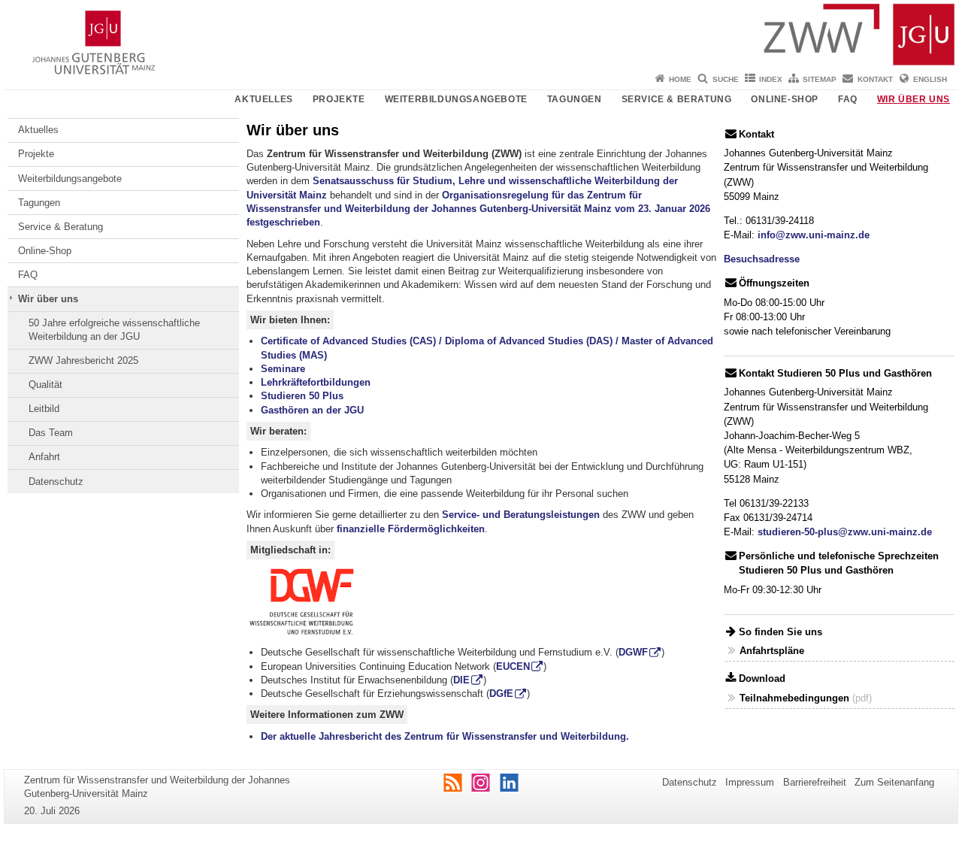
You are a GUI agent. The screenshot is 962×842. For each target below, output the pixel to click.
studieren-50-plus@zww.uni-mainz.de (845, 532)
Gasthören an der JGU (312, 410)
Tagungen (574, 99)
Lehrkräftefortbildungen (316, 382)
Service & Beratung (677, 99)
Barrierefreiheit (814, 782)
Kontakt (875, 79)
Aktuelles (263, 99)
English (930, 79)
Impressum (749, 782)
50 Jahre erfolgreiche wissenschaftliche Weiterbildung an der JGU (114, 329)
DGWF (633, 652)
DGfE (501, 693)
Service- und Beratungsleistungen (521, 514)
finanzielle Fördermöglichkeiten (411, 529)
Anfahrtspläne (772, 650)
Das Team (51, 432)
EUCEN (513, 666)
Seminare (283, 368)
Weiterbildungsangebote (456, 99)
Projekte (339, 99)
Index (770, 79)
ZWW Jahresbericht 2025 (83, 360)
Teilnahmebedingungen (794, 698)
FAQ (848, 99)
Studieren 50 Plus (302, 395)
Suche (725, 79)
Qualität (45, 384)
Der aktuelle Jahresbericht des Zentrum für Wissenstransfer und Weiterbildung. (445, 736)
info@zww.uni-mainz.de (814, 235)
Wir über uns (913, 99)
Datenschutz (56, 481)
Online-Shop (784, 99)
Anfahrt (44, 456)
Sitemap (819, 79)
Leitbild (44, 408)
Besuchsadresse (762, 259)
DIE (461, 680)
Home (680, 79)
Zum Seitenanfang (894, 782)
